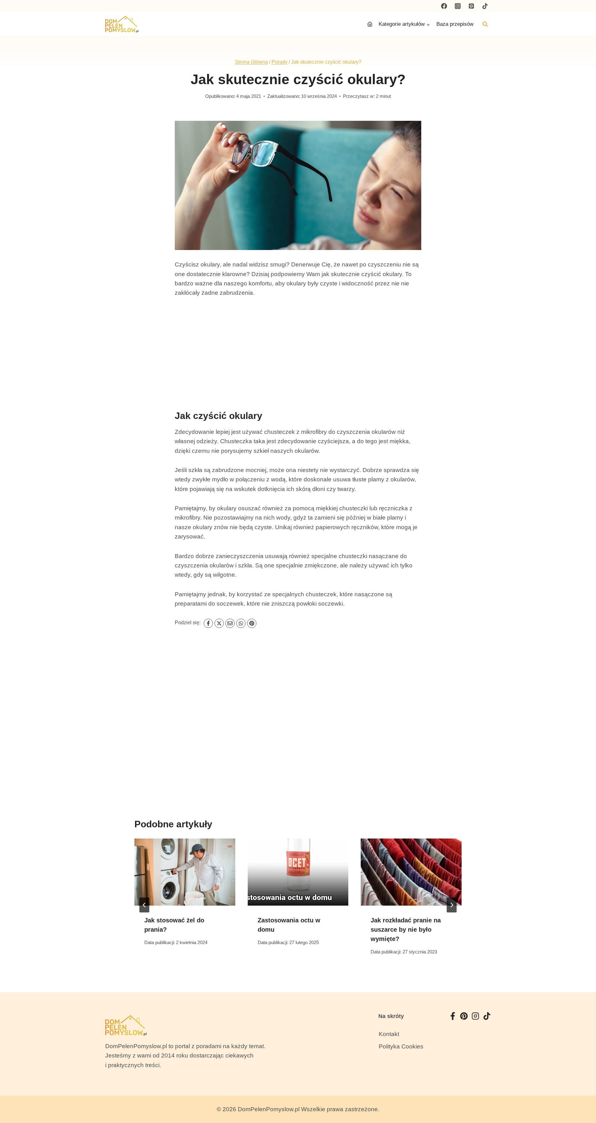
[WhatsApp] (241, 623)
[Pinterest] (471, 6)
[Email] (230, 623)
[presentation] (184, 872)
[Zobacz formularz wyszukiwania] (485, 24)
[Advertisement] (298, 351)
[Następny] (452, 905)
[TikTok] (485, 6)
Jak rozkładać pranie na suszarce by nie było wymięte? (406, 929)
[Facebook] (444, 6)
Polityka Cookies (401, 1046)
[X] (219, 623)
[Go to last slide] (144, 905)
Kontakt (389, 1034)
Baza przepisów (454, 24)
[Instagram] (458, 6)
